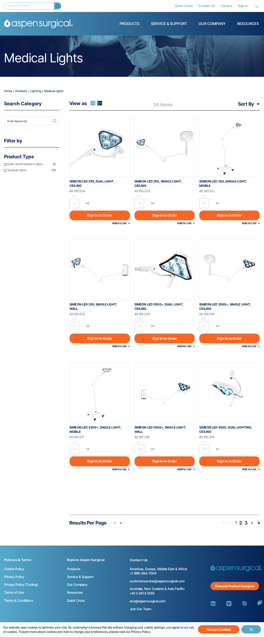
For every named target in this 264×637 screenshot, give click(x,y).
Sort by (246, 104)
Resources (248, 23)
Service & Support (169, 23)
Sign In (243, 6)
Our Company (212, 23)
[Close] (251, 629)
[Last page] (259, 523)
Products (130, 23)
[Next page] (252, 523)
